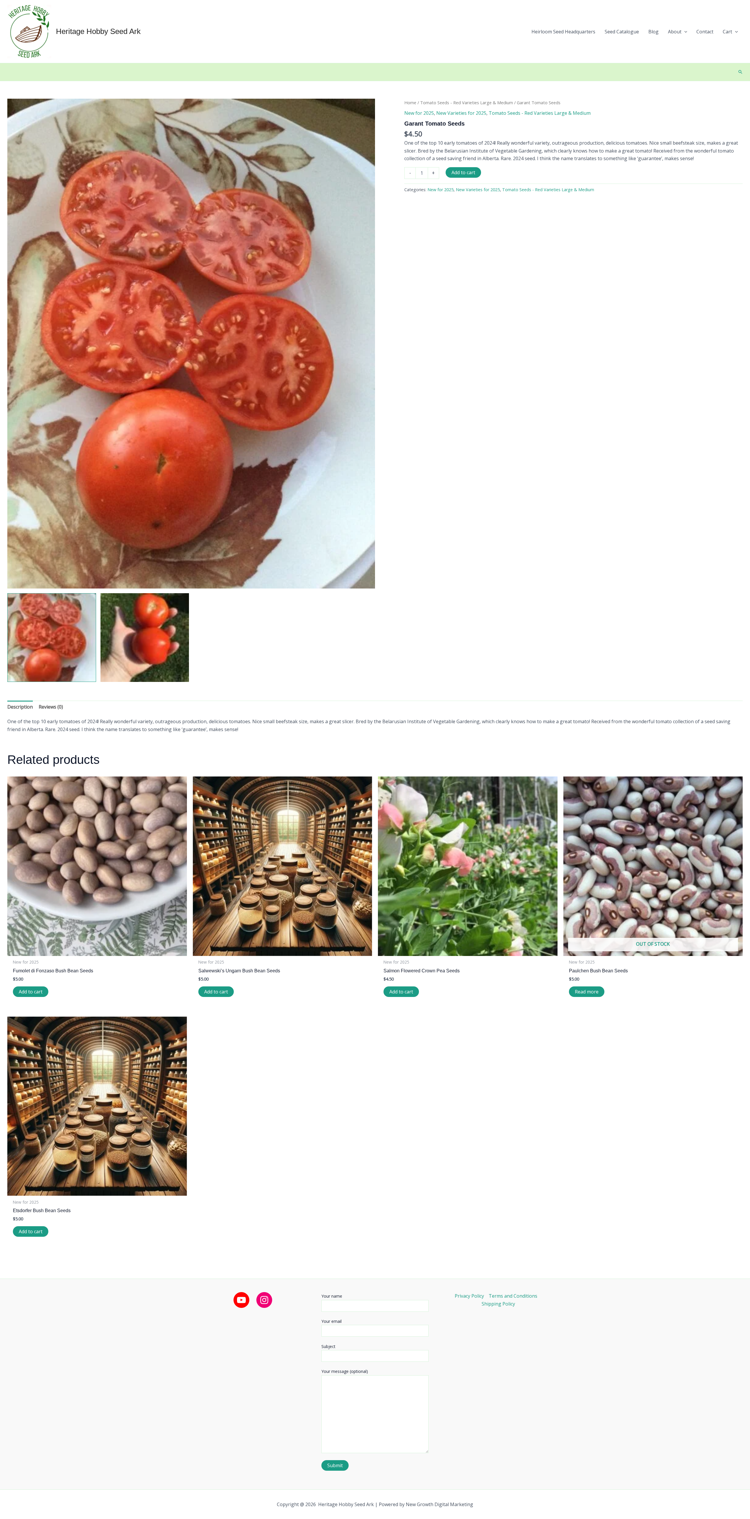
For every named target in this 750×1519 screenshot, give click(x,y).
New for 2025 (419, 113)
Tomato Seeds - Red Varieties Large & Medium (466, 102)
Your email (331, 1321)
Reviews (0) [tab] (51, 707)
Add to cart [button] (30, 991)
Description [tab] (20, 707)
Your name (331, 1296)
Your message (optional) (344, 1371)
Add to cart (463, 172)
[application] (684, 31)
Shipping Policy (498, 1304)
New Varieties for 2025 (461, 113)
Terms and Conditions (513, 1296)
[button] (677, 31)
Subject (328, 1346)
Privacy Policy (469, 1296)
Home (410, 102)
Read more (587, 991)
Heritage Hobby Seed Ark (98, 31)
